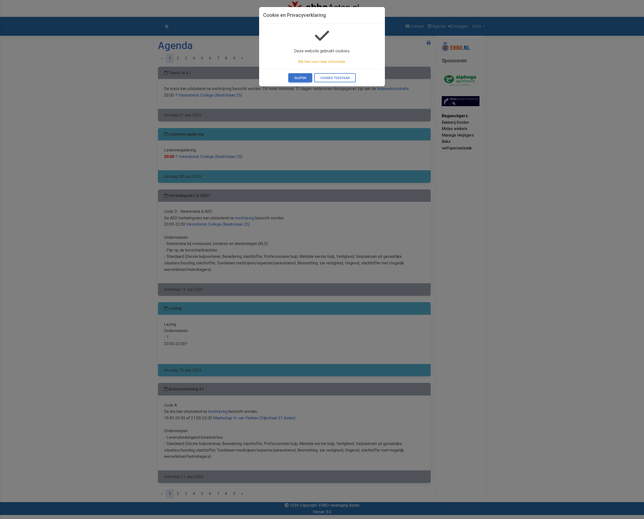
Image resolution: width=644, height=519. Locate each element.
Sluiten (300, 78)
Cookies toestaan (335, 78)
